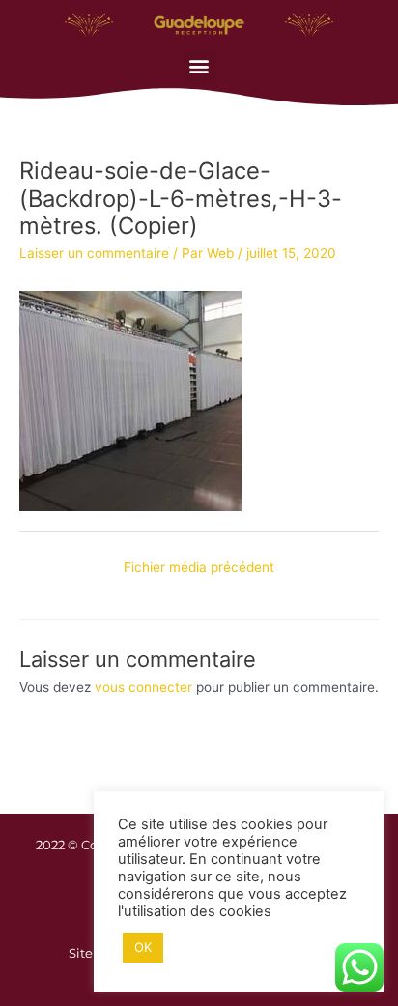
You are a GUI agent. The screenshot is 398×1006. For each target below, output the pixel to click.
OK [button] (143, 947)
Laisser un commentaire (94, 253)
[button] (199, 66)
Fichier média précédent (199, 567)
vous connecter (143, 687)
